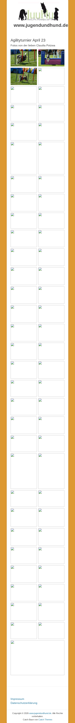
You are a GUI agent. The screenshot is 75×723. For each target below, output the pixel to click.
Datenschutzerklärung (24, 702)
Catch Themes (45, 719)
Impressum (17, 698)
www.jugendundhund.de (41, 25)
